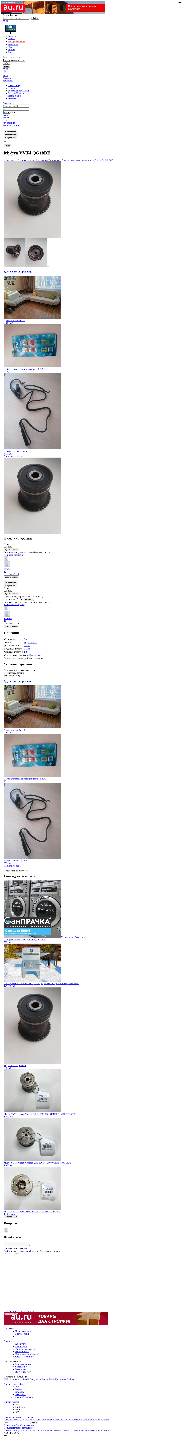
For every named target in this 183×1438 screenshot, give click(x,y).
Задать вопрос (11, 577)
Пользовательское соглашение (18, 1417)
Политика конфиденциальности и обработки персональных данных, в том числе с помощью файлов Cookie (56, 1419)
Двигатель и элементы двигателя (79, 160)
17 (5, 571)
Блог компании (22, 1334)
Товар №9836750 (104, 160)
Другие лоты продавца (18, 271)
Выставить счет (23, 1372)
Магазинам (20, 1369)
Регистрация (9, 123)
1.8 (25, 652)
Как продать (21, 1346)
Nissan (27, 645)
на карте (29, 599)
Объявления (21, 1366)
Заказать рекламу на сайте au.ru (19, 1311)
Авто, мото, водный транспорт (33, 160)
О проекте (9, 1328)
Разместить (8, 78)
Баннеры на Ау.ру (24, 1364)
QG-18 (27, 648)
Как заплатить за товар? (27, 1354)
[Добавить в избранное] (5, 580)
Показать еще (11, 1217)
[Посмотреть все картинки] (48, 266)
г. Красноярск (10, 160)
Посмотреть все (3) (13, 456)
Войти (6, 117)
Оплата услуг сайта (13, 1384)
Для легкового (36, 655)
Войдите (8, 1251)
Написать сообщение (14, 555)
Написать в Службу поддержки (19, 1425)
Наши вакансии (23, 1331)
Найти (6, 63)
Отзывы (8, 574)
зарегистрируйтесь (26, 1251)
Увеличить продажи (25, 1349)
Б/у (25, 639)
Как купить (20, 1344)
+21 (13, 574)
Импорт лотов (22, 1351)
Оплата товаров (11, 1402)
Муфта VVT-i (30, 642)
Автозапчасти (55, 160)
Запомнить (10, 112)
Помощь (8, 1341)
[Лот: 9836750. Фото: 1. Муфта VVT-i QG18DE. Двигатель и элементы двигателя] (32, 237)
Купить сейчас (11, 550)
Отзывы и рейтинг (24, 1356)
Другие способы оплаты (21, 1397)
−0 (18, 574)
